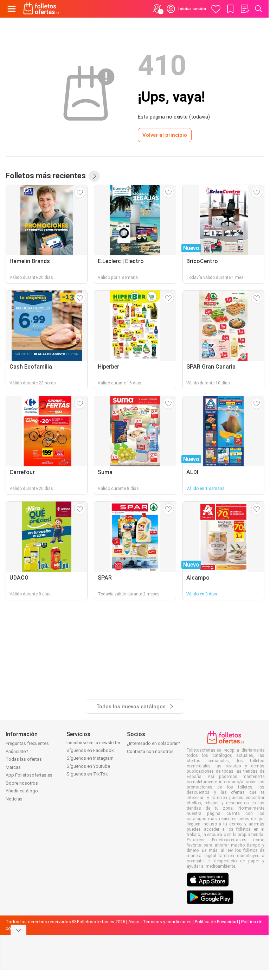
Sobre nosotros (22, 783)
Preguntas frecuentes (27, 743)
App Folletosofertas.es (29, 775)
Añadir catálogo (22, 790)
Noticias (14, 799)
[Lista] (244, 8)
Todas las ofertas (24, 759)
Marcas (13, 767)
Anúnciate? (17, 751)
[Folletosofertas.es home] (41, 8)
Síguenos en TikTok (87, 774)
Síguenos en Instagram (90, 758)
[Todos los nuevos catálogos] (94, 176)
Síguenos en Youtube (88, 766)
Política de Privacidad (216, 921)
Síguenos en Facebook (90, 750)
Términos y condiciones (167, 921)
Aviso (134, 921)
